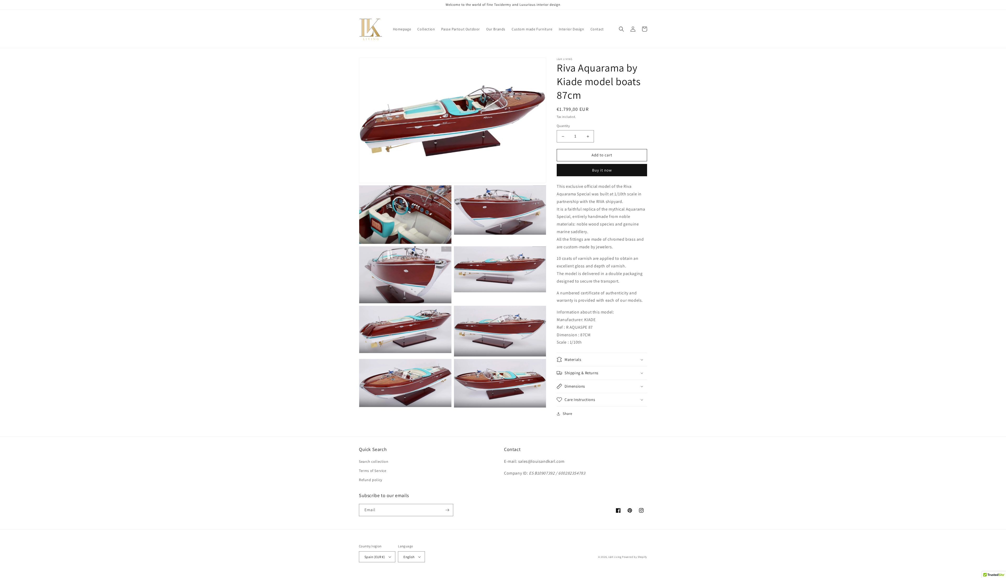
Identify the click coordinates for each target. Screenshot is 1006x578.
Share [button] (567, 413)
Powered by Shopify (634, 557)
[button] (621, 29)
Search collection (373, 461)
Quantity (563, 126)
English (408, 557)
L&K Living (614, 557)
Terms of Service (372, 470)
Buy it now (602, 170)
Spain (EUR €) (374, 557)
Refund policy (370, 479)
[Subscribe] (447, 510)
